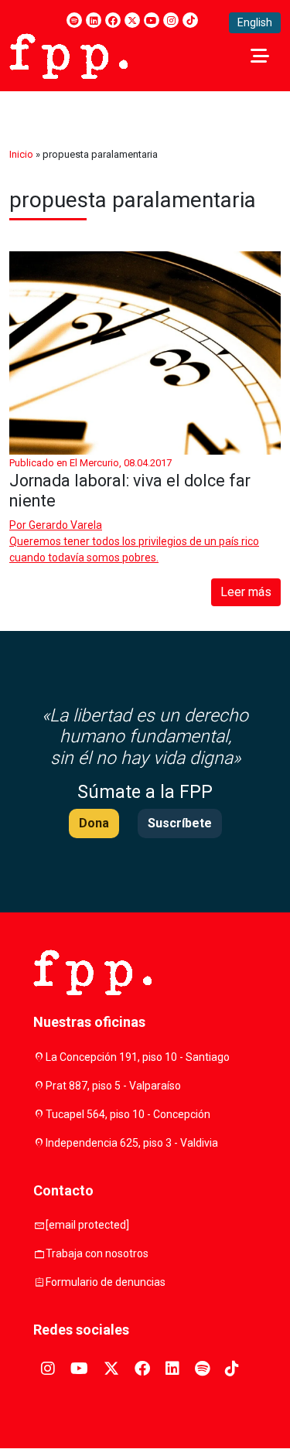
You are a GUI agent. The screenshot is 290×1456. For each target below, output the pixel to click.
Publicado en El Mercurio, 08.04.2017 (90, 463)
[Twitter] (132, 20)
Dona (94, 823)
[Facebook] (113, 20)
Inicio (21, 154)
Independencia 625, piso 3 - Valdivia (132, 1143)
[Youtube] (151, 20)
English (254, 22)
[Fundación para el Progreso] (68, 55)
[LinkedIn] (93, 20)
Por (55, 525)
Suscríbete (180, 823)
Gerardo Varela (65, 525)
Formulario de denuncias (105, 1282)
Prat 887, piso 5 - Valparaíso (113, 1085)
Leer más (245, 592)
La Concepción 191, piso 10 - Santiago (138, 1057)
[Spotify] (74, 20)
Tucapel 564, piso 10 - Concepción (128, 1114)
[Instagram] (171, 20)
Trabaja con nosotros (97, 1253)
